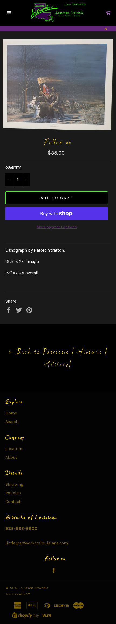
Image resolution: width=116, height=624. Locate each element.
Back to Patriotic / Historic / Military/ (61, 357)
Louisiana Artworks (33, 588)
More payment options (57, 227)
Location (13, 448)
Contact (13, 501)
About (11, 457)
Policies (13, 492)
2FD (28, 594)
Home (11, 413)
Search (11, 421)
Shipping (14, 484)
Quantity (13, 167)
